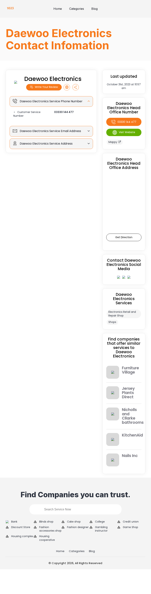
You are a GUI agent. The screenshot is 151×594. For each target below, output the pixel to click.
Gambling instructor (101, 529)
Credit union (131, 521)
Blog (94, 9)
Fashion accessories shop (50, 529)
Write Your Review (46, 87)
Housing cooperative (47, 538)
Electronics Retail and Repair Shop (122, 313)
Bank (14, 521)
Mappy (112, 142)
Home (57, 9)
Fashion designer (78, 527)
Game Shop (130, 527)
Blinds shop (46, 521)
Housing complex (22, 536)
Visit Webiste (127, 132)
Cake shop (74, 521)
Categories (76, 9)
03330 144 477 (64, 112)
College (100, 521)
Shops (112, 322)
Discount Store (20, 527)
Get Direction (123, 237)
